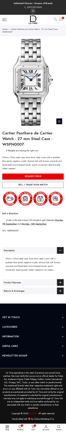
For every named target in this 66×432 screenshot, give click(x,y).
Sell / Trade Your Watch (33, 184)
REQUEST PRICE (33, 176)
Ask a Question (10, 213)
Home (5, 29)
